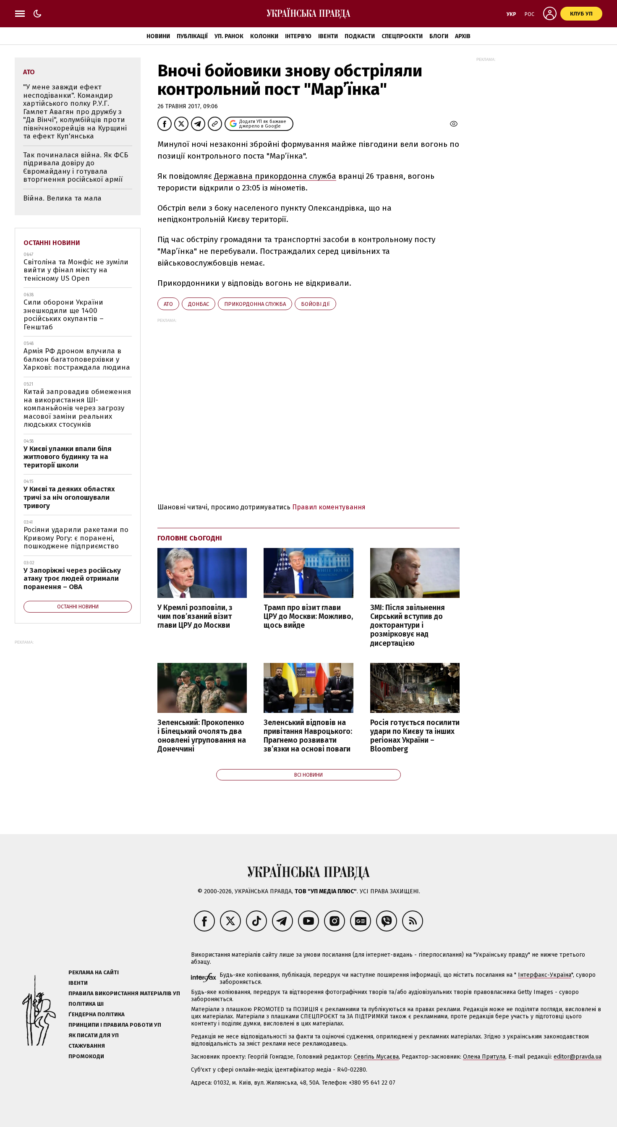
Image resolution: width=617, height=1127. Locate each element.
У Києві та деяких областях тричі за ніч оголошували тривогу (69, 497)
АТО (168, 304)
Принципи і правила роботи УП (114, 1025)
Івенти (328, 36)
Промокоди (86, 1056)
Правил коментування (329, 507)
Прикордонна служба (255, 304)
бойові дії (315, 304)
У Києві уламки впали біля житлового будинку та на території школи (68, 457)
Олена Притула (484, 1056)
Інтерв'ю (298, 36)
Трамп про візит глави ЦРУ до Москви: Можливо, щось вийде (308, 616)
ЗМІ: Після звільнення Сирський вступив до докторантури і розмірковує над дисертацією (407, 625)
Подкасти (360, 36)
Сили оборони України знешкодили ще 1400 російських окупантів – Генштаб (64, 314)
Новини (158, 36)
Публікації (192, 36)
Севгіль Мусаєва (376, 1056)
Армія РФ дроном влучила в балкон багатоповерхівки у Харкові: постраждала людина (77, 359)
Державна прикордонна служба (275, 176)
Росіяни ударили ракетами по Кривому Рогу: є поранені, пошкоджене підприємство (76, 537)
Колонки (264, 36)
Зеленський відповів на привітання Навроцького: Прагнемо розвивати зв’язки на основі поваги (308, 736)
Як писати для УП (93, 1035)
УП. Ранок (228, 36)
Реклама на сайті (93, 972)
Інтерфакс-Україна (544, 974)
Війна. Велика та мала (62, 198)
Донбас (198, 304)
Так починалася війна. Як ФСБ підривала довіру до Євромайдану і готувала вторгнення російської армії (75, 167)
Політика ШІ (86, 1004)
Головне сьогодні (189, 538)
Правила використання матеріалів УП (124, 993)
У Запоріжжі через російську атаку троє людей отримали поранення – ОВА (72, 578)
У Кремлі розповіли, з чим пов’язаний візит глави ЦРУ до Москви (195, 616)
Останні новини (52, 243)
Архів (463, 36)
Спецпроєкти (402, 36)
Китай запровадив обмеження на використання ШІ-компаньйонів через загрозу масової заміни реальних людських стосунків (77, 408)
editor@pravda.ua (577, 1056)
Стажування (86, 1046)
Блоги (438, 36)
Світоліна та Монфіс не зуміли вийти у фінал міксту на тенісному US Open (76, 270)
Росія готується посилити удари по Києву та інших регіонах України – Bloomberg (415, 736)
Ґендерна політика (96, 1014)
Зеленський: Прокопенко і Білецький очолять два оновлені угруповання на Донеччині (201, 736)
